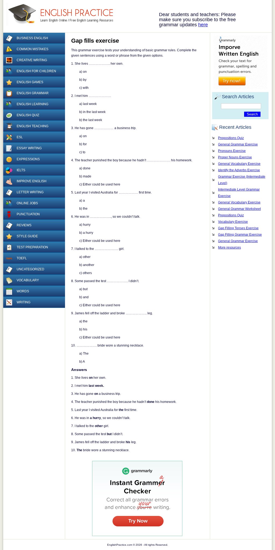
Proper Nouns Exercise (235, 157)
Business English (32, 38)
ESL (20, 137)
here (203, 24)
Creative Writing (32, 60)
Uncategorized (30, 269)
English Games (30, 82)
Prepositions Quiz (231, 138)
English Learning (32, 104)
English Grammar (33, 93)
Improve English (31, 181)
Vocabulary (28, 280)
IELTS (21, 170)
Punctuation (28, 214)
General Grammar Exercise (238, 144)
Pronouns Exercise (232, 151)
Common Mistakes (32, 49)
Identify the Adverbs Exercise (239, 170)
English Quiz (28, 115)
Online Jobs (27, 203)
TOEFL (22, 258)
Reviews (24, 225)
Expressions (28, 159)
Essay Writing (29, 148)
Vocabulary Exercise (233, 222)
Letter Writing (30, 192)
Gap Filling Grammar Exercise (240, 234)
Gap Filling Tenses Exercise (238, 228)
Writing (23, 302)
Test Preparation (32, 247)
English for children (36, 71)
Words (23, 291)
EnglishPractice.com (63, 14)
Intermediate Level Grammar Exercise (239, 193)
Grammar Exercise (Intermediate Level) (241, 180)
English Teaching (32, 126)
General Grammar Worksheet (239, 209)
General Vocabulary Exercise (239, 164)
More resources (229, 247)
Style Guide (27, 236)
